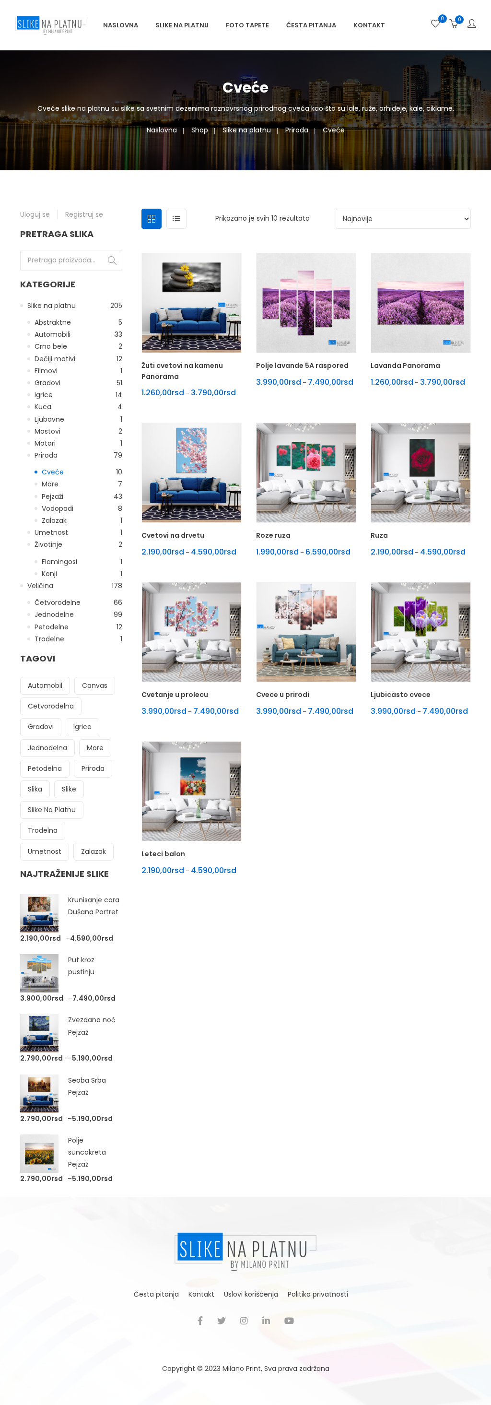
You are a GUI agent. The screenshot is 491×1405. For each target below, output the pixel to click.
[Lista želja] (435, 25)
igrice (82, 727)
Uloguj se (35, 214)
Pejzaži (52, 496)
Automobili (52, 334)
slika (35, 789)
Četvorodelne (58, 602)
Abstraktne (53, 322)
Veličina (40, 585)
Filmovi (46, 371)
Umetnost (51, 532)
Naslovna (120, 25)
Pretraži (112, 260)
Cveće (53, 472)
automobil (45, 685)
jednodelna (47, 748)
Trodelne (49, 639)
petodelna (45, 768)
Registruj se (84, 214)
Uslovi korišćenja (251, 1294)
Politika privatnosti (318, 1294)
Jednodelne (54, 614)
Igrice (44, 395)
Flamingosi (59, 562)
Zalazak (54, 520)
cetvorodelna (51, 706)
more (95, 748)
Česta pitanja (311, 25)
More (50, 484)
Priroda (296, 130)
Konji (49, 574)
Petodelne (52, 627)
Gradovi (47, 383)
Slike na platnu (182, 25)
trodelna (43, 830)
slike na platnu (52, 810)
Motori (45, 443)
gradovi (41, 727)
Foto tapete (247, 25)
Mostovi (47, 431)
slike (69, 789)
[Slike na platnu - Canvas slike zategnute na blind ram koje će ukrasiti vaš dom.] (51, 24)
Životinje (48, 544)
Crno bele (51, 346)
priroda (93, 768)
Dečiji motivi (55, 359)
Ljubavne (49, 419)
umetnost (44, 851)
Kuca (43, 407)
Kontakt (369, 25)
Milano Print (241, 1368)
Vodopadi (57, 508)
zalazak (93, 851)
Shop (199, 130)
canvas (94, 685)
